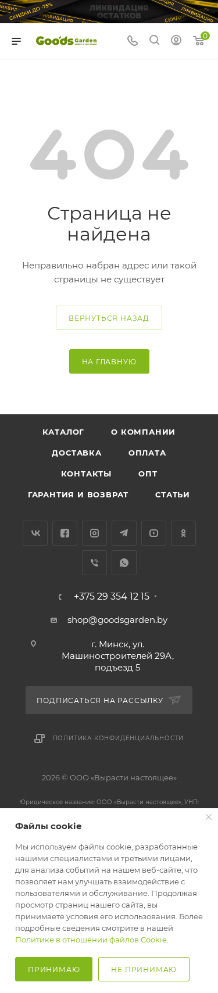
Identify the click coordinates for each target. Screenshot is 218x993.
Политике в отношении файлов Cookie (91, 939)
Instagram (94, 533)
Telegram (124, 533)
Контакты (86, 473)
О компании (143, 431)
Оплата (147, 452)
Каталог (63, 431)
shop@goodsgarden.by (117, 619)
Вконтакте (35, 533)
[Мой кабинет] (176, 41)
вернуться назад (109, 318)
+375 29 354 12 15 (111, 596)
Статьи (172, 494)
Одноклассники (183, 533)
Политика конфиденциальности (118, 738)
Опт (147, 473)
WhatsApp (124, 562)
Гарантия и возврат (78, 494)
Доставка (76, 452)
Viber (94, 562)
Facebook (64, 533)
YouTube (153, 533)
